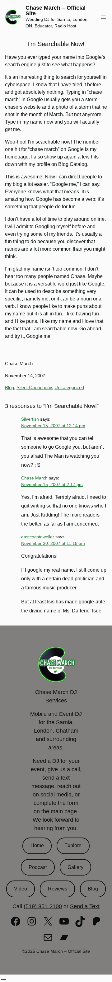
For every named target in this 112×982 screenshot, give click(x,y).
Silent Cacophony (34, 387)
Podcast (38, 867)
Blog (9, 387)
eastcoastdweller (37, 536)
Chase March (34, 477)
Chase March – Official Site (56, 11)
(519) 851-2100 (43, 906)
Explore (73, 845)
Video (20, 888)
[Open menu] (103, 17)
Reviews (57, 888)
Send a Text (85, 906)
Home (37, 845)
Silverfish (30, 419)
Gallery (75, 867)
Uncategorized (69, 387)
